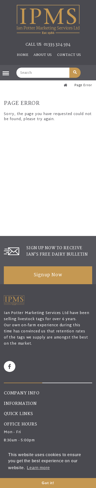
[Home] (66, 85)
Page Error (83, 85)
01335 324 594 (57, 44)
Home (22, 55)
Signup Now (48, 275)
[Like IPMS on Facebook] (9, 366)
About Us (43, 55)
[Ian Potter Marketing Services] (48, 19)
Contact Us (69, 55)
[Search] (75, 73)
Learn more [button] (38, 468)
